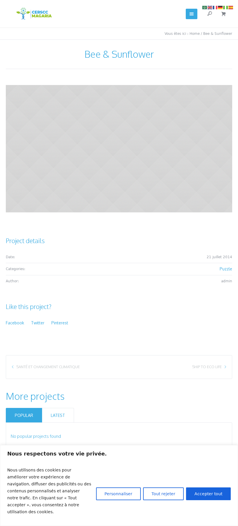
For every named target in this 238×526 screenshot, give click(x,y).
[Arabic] (205, 7)
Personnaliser (118, 493)
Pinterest (59, 322)
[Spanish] (231, 7)
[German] (220, 7)
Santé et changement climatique (48, 366)
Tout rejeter (163, 493)
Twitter (37, 322)
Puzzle (226, 268)
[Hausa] (225, 7)
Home (195, 34)
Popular (24, 415)
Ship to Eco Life (207, 366)
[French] (215, 7)
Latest (58, 415)
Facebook (15, 322)
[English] (210, 7)
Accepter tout (208, 493)
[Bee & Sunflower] (119, 148)
